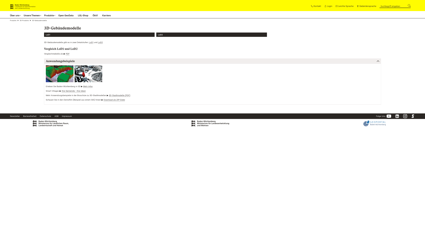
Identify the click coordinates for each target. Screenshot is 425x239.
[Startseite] (22, 5)
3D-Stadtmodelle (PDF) (119, 95)
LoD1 (48, 35)
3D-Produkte (24, 20)
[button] (409, 5)
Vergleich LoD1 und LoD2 (61, 48)
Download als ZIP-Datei (114, 100)
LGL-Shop (83, 15)
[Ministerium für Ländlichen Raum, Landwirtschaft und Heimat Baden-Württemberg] (50, 127)
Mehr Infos (88, 86)
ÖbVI (95, 15)
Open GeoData (65, 15)
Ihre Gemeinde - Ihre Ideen (74, 91)
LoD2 (160, 35)
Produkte (13, 20)
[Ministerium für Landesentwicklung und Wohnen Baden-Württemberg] (212, 125)
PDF (68, 54)
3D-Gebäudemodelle (39, 20)
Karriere (106, 15)
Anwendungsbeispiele (60, 61)
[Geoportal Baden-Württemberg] (374, 131)
